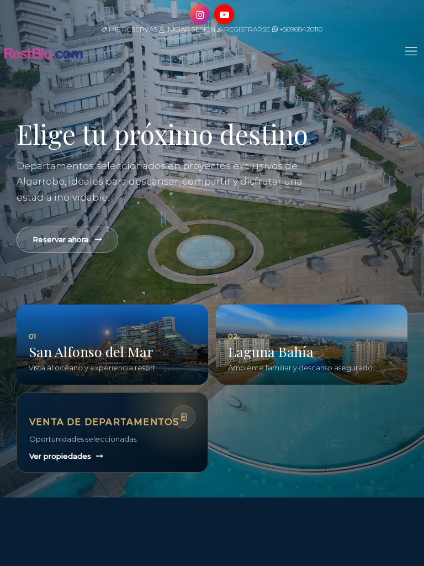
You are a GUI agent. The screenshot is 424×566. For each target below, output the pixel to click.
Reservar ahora (60, 239)
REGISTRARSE (246, 29)
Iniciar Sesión (190, 29)
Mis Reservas (132, 29)
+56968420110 (300, 29)
